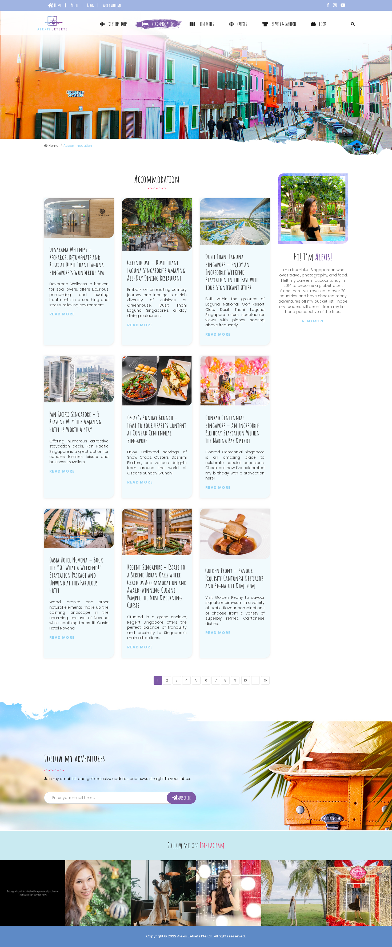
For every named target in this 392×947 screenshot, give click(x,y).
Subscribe (184, 797)
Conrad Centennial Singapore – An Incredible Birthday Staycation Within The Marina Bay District (232, 429)
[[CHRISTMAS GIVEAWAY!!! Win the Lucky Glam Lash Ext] (98, 893)
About (74, 5)
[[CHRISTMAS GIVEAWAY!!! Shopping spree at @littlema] (359, 893)
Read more (62, 314)
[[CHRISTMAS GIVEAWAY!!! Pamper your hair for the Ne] (228, 893)
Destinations (117, 24)
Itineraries (206, 24)
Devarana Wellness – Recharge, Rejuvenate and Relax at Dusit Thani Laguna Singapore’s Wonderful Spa (76, 261)
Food (322, 24)
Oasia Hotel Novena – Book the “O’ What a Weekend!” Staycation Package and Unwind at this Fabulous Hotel (76, 575)
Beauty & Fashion (283, 24)
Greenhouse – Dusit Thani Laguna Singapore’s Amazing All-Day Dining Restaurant (156, 270)
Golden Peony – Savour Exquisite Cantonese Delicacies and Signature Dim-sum (234, 578)
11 (255, 680)
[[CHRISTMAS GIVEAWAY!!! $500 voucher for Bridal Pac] (163, 893)
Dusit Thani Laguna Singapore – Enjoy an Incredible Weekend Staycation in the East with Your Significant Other (232, 272)
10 (245, 680)
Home (57, 5)
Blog (90, 5)
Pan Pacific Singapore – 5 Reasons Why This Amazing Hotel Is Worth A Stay (75, 421)
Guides (242, 24)
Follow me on (196, 845)
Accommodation (163, 24)
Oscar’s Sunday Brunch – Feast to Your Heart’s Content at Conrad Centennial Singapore (156, 429)
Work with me (112, 5)
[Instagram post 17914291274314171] (32, 893)
